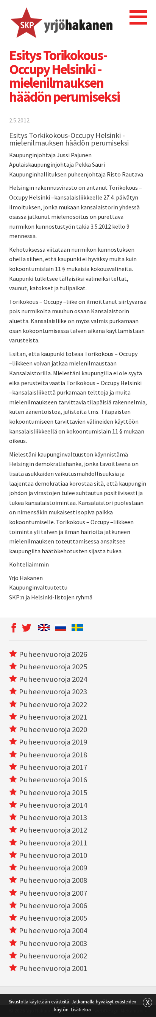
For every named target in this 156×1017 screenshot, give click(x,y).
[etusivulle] (60, 22)
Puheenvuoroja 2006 (53, 905)
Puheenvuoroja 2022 (53, 704)
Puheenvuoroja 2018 (53, 755)
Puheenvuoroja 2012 (53, 830)
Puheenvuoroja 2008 (53, 880)
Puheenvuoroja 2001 (53, 968)
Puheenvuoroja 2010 (53, 855)
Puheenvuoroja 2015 (53, 792)
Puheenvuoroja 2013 (53, 817)
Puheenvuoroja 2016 (53, 780)
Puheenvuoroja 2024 (53, 679)
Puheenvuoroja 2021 (53, 717)
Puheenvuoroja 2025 (53, 667)
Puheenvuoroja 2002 (53, 956)
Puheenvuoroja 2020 (53, 729)
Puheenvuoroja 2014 (53, 805)
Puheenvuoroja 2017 (53, 767)
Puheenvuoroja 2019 (53, 742)
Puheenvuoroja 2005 (53, 918)
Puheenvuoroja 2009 (53, 868)
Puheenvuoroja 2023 (53, 692)
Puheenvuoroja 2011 (53, 843)
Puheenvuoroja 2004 (53, 930)
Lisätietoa (81, 1009)
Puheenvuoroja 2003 (53, 943)
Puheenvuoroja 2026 (53, 654)
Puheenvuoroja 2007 (53, 893)
